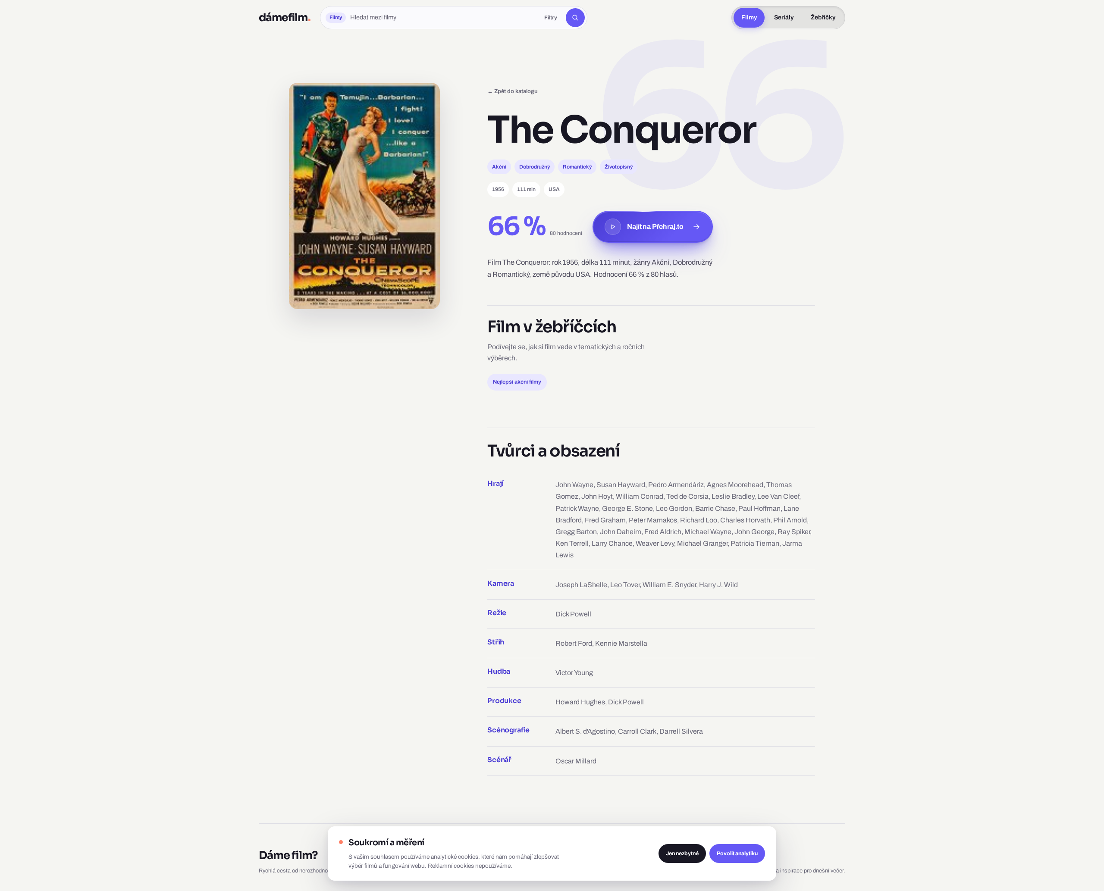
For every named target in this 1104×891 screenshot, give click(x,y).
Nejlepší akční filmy (517, 382)
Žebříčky (823, 17)
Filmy (749, 17)
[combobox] (443, 17)
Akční (499, 167)
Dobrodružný (534, 167)
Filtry (550, 18)
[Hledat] (575, 17)
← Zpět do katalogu (512, 91)
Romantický (577, 167)
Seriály (784, 17)
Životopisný (619, 167)
